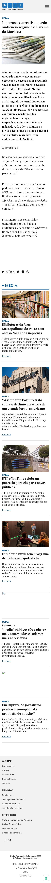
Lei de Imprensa (9, 828)
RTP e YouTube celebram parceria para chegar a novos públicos (23, 482)
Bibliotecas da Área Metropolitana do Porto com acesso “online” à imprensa (23, 328)
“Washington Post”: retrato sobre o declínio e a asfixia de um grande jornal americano (23, 404)
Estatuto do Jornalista (12, 833)
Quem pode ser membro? (13, 799)
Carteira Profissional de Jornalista (17, 820)
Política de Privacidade (25, 864)
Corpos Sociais (9, 779)
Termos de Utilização (25, 868)
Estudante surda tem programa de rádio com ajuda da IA (25, 556)
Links (25, 872)
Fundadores (7, 795)
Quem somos (8, 766)
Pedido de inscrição (11, 804)
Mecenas (6, 783)
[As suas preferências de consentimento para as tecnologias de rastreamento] (46, 878)
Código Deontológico (11, 824)
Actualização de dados (12, 808)
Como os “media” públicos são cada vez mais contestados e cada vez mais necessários (24, 631)
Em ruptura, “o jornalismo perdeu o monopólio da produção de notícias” (21, 709)
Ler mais (6, 356)
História (5, 770)
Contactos (25, 876)
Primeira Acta (8, 775)
